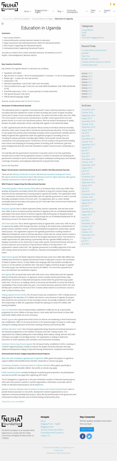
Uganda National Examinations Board (19, 177)
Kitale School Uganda (10, 257)
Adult (84, 35)
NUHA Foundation (54, 448)
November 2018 (88, 121)
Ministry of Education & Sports (24, 174)
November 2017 (88, 138)
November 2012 (88, 223)
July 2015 (85, 188)
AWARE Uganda (8, 319)
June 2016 (86, 174)
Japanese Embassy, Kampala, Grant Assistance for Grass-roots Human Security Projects (35, 389)
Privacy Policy (58, 450)
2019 (90, 73)
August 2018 (87, 130)
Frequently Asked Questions (52, 432)
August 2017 (87, 147)
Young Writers (87, 30)
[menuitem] (26, 11)
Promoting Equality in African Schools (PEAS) (18, 188)
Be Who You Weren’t (90, 59)
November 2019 (88, 109)
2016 (90, 82)
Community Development (72, 11)
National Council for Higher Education (51, 177)
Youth (84, 32)
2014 (90, 88)
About (26, 11)
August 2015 (87, 185)
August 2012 (87, 229)
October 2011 (87, 232)
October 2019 (87, 112)
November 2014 (88, 194)
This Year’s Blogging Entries (93, 37)
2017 (90, 79)
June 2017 (86, 153)
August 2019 (87, 118)
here (41, 385)
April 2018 (86, 136)
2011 (90, 97)
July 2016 (85, 171)
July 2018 (85, 133)
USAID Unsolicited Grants (11, 372)
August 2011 (87, 238)
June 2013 (86, 220)
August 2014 (87, 203)
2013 (90, 91)
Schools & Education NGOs (52, 430)
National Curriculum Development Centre (55, 174)
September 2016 (88, 165)
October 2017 (87, 141)
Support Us (107, 11)
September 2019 (88, 115)
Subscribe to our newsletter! (13, 401)
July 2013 (85, 217)
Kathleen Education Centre (12, 329)
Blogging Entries (47, 427)
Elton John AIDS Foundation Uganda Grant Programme (22, 358)
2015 (90, 85)
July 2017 (85, 150)
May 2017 (86, 156)
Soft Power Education (10, 223)
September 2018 (88, 127)
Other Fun (93, 11)
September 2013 (88, 211)
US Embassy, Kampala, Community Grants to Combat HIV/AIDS (26, 365)
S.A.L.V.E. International (10, 310)
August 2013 (87, 214)
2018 (90, 76)
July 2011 (85, 241)
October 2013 (87, 209)
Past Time (86, 56)
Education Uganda (9, 209)
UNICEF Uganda (37, 179)
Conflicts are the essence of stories (96, 62)
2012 (90, 94)
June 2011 (86, 244)
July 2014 (85, 206)
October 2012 (87, 226)
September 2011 (88, 235)
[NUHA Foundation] (10, 6)
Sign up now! (86, 429)
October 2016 (87, 162)
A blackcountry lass (89, 65)
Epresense (66, 453)
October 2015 (87, 179)
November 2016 (88, 159)
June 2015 (86, 191)
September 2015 (88, 182)
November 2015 (88, 176)
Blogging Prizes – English (42, 11)
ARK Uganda (6, 274)
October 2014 (87, 197)
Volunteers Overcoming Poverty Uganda (17, 344)
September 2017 (88, 144)
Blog (59, 11)
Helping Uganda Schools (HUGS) (14, 295)
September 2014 (88, 200)
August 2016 (87, 168)
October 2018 (87, 124)
